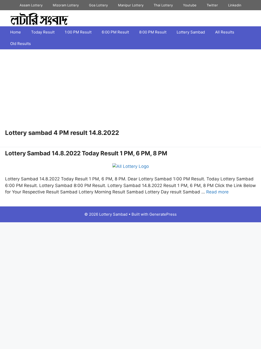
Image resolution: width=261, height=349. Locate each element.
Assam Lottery (31, 5)
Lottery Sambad (191, 32)
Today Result (43, 32)
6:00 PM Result (115, 32)
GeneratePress (163, 214)
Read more (217, 191)
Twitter (212, 5)
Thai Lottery (163, 5)
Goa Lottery (98, 5)
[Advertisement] (130, 91)
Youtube (190, 5)
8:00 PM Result (152, 32)
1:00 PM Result (78, 32)
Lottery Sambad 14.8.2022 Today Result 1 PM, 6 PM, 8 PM (86, 153)
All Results (224, 32)
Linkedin (234, 5)
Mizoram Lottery (66, 5)
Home (15, 32)
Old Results (20, 43)
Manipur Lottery (130, 5)
